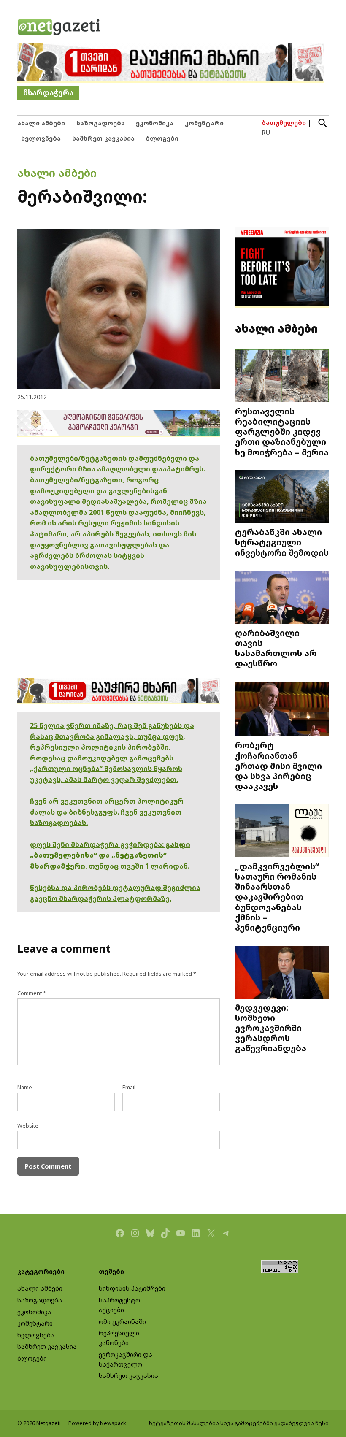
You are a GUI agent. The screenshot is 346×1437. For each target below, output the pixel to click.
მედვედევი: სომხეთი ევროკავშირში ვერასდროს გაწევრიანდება (270, 1027)
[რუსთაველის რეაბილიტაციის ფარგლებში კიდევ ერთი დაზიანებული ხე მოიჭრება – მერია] (282, 377)
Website (27, 1125)
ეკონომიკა (154, 123)
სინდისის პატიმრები (132, 1288)
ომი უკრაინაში (122, 1322)
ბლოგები (162, 138)
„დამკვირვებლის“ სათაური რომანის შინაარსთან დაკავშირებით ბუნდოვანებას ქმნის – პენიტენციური (277, 896)
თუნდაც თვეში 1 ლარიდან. (139, 866)
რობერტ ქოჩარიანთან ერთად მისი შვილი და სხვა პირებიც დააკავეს (278, 765)
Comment (31, 993)
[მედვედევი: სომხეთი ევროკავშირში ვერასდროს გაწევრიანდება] (282, 972)
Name (24, 1087)
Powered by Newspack (97, 1423)
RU (266, 132)
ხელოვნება (41, 138)
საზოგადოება (100, 123)
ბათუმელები (284, 123)
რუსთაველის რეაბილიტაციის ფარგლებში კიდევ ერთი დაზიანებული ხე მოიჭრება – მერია (282, 431)
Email (128, 1087)
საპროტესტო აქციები (119, 1305)
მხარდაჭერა (48, 92)
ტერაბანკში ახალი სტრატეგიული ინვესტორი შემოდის (282, 542)
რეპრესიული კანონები (119, 1338)
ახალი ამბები (41, 123)
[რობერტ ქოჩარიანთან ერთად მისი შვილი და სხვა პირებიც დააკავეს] (282, 710)
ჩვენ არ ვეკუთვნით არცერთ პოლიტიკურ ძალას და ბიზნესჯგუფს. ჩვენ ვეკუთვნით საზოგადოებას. (107, 811)
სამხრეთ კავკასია (103, 138)
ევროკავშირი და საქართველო (125, 1359)
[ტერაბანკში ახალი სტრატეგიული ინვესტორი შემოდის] (282, 497)
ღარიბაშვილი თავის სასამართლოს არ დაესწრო (275, 648)
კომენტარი (204, 123)
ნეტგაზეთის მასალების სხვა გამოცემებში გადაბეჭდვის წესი (239, 1423)
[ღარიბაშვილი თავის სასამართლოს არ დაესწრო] (282, 598)
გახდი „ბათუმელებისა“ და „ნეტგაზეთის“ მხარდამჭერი (110, 855)
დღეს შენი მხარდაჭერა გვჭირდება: (97, 844)
